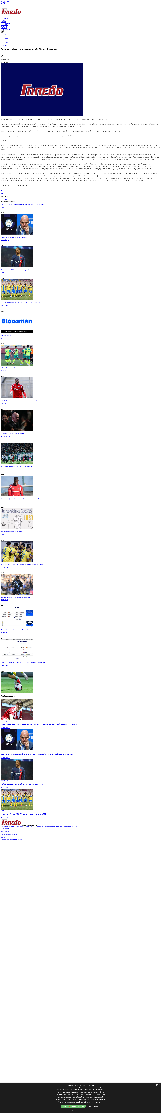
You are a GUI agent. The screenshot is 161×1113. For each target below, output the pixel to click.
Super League (4, 721)
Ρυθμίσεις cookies (85, 1102)
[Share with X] (2, 191)
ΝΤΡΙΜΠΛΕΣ (4, 26)
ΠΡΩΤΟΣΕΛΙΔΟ (5, 1)
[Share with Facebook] (2, 189)
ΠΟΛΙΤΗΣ (4, 837)
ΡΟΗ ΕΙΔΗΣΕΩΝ (5, 19)
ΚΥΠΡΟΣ (3, 20)
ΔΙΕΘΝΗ (3, 22)
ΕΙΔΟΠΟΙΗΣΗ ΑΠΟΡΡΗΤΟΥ (9, 834)
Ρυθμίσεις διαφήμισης (83, 1101)
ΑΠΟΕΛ (3, 810)
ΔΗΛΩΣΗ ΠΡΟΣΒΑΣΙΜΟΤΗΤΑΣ (10, 836)
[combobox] (157, 1085)
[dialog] (80, 1098)
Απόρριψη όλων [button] (93, 1106)
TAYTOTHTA (5, 830)
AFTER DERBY (5, 29)
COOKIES (4, 833)
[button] (80, 1110)
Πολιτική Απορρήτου (96, 1102)
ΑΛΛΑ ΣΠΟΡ (4, 25)
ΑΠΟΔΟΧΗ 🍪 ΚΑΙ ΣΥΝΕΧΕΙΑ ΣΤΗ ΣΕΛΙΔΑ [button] (73, 1106)
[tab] (5, 201)
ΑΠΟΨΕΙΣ (4, 28)
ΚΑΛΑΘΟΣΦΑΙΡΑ (6, 23)
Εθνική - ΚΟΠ (4, 750)
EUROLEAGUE (8, 42)
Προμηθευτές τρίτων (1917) (79, 1094)
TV (12, 1)
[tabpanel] (80, 447)
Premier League (5, 780)
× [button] (159, 1084)
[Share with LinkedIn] (2, 193)
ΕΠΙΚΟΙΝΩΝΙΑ (5, 828)
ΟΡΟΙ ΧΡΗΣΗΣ (5, 831)
